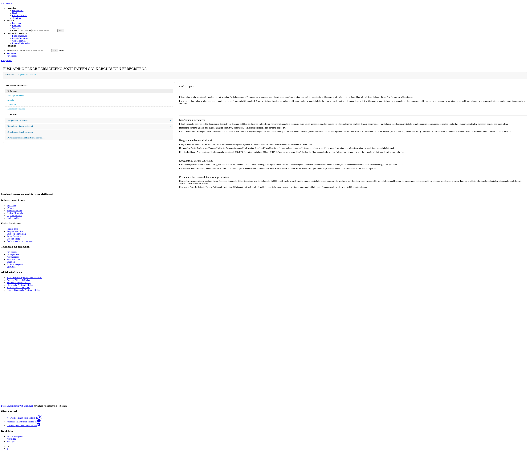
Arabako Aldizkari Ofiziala (18, 280)
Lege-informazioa (20, 38)
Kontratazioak (13, 257)
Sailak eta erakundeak (16, 234)
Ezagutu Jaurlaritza (15, 231)
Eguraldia (11, 262)
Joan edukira (6, 3)
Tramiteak (16, 18)
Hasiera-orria (17, 10)
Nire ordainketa (13, 259)
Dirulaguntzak (13, 254)
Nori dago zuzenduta (15, 95)
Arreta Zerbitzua (14, 236)
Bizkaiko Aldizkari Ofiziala (19, 282)
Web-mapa (17, 28)
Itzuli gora (11, 441)
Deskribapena (12, 91)
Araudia (10, 100)
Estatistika (11, 267)
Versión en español (15, 436)
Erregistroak (6, 60)
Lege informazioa (14, 215)
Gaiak (14, 13)
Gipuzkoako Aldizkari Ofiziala (20, 285)
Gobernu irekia (13, 239)
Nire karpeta (12, 56)
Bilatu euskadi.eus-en (21, 30)
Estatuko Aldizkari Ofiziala (18, 287)
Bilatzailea (16, 25)
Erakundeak (12, 104)
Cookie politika (19, 41)
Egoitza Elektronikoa (21, 43)
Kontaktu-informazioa (16, 109)
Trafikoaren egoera (15, 264)
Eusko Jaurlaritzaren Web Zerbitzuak (17, 406)
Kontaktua (16, 23)
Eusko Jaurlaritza (19, 15)
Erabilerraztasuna (19, 36)
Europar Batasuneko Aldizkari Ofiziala (23, 290)
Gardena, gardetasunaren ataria (20, 241)
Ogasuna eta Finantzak (27, 74)
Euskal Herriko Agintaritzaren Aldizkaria (24, 277)
